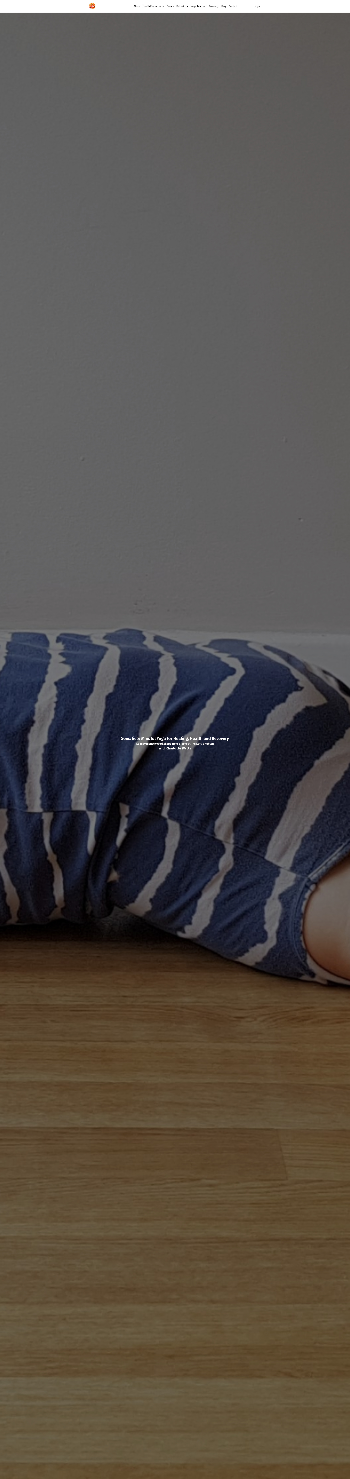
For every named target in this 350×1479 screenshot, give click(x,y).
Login (257, 6)
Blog (223, 6)
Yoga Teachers (198, 6)
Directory (214, 6)
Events (170, 6)
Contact (233, 6)
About (137, 6)
